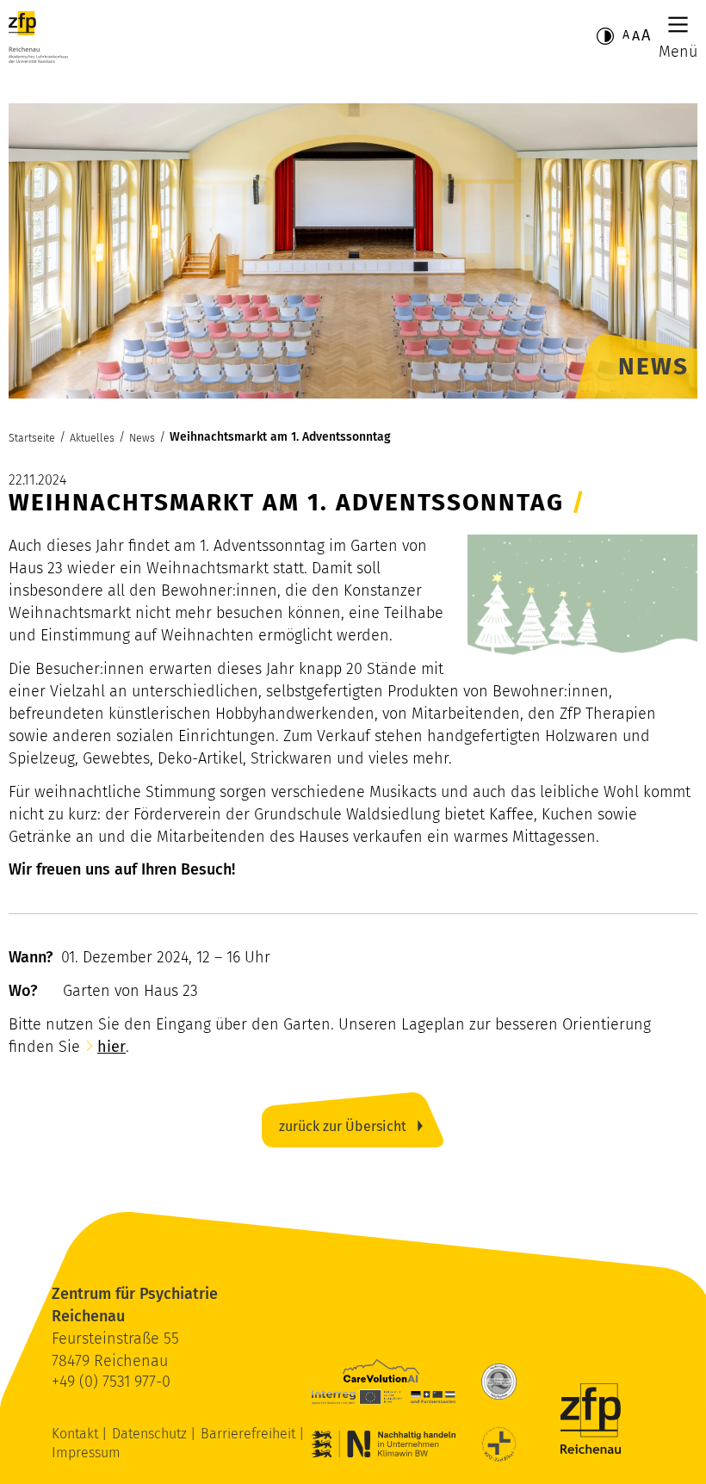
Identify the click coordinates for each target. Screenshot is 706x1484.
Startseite (32, 437)
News (142, 437)
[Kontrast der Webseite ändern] (605, 36)
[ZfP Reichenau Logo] (38, 37)
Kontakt (77, 1433)
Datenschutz (151, 1433)
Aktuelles (92, 437)
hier (111, 1046)
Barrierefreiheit (250, 1433)
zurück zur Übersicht (342, 1126)
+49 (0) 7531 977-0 (111, 1381)
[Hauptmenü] (678, 24)
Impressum (86, 1452)
